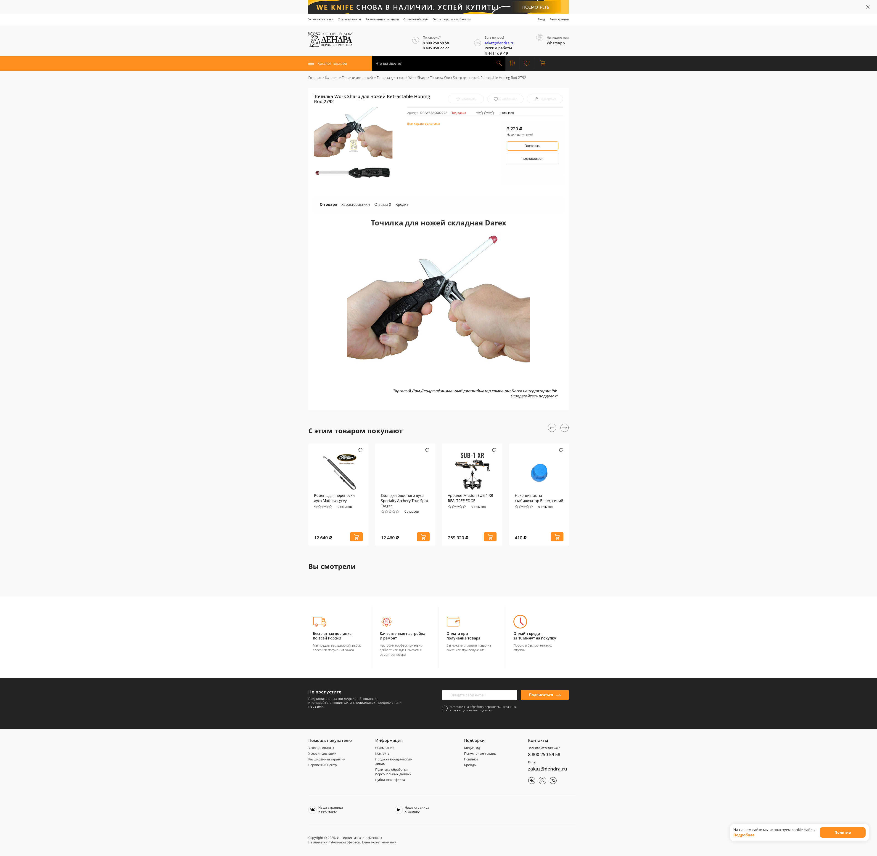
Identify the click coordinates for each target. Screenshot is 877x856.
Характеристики (355, 204)
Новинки (471, 759)
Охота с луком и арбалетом (452, 19)
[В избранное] (360, 450)
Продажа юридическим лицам (393, 761)
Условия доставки (320, 19)
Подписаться (541, 694)
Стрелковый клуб (415, 19)
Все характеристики (423, 123)
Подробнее (743, 834)
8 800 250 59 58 (544, 754)
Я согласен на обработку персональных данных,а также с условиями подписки (483, 708)
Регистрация (559, 19)
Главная (314, 77)
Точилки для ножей (357, 77)
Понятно (843, 832)
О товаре (328, 204)
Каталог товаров (332, 63)
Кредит (402, 204)
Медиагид (472, 748)
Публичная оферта (390, 780)
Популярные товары (480, 753)
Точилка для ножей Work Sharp (401, 77)
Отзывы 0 (382, 204)
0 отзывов (507, 113)
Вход (541, 19)
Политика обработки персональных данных (393, 771)
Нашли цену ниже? (520, 134)
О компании (384, 748)
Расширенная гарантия (382, 19)
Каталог (331, 77)
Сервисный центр (322, 765)
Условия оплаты (349, 19)
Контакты (382, 753)
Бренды (470, 765)
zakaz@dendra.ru (499, 42)
